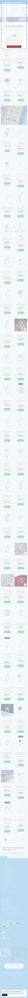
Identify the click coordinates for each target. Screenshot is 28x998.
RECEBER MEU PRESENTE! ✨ (14, 46)
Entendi (5, 995)
